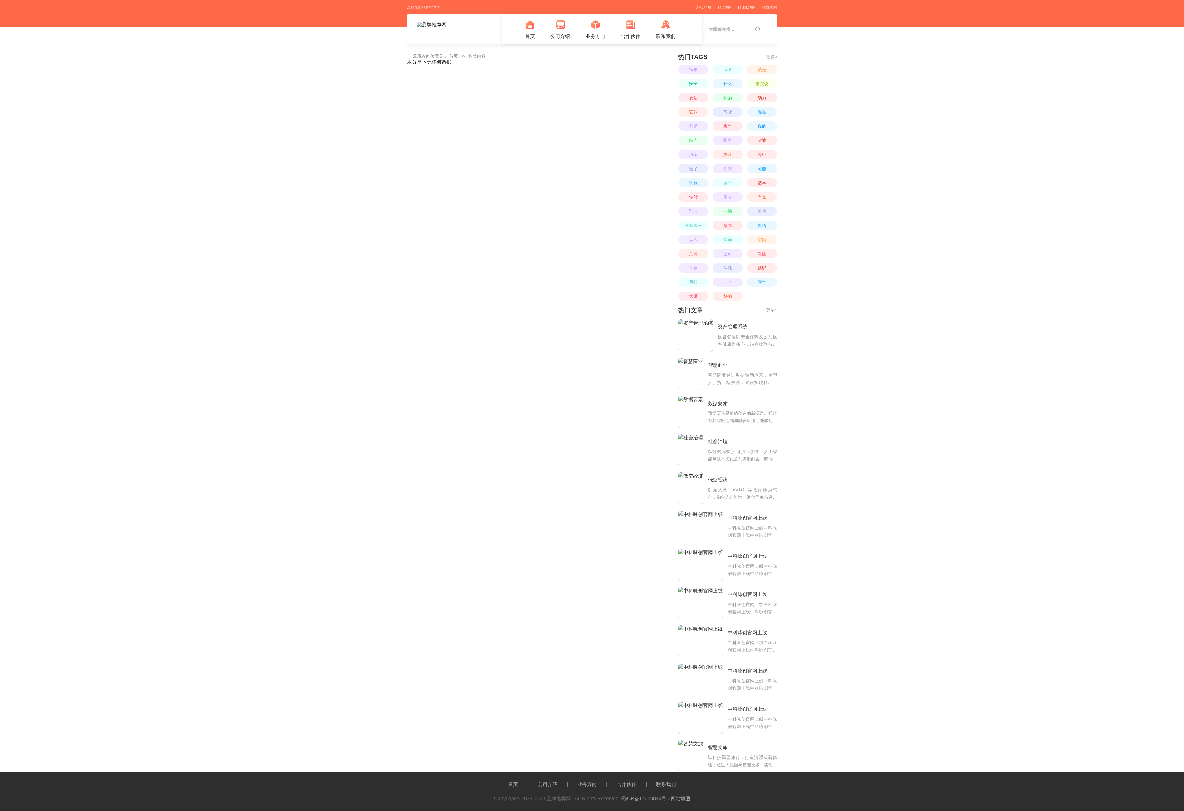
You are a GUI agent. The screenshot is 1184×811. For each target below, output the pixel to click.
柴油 (762, 140)
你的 (727, 97)
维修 (762, 211)
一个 (727, 282)
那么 (693, 211)
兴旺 (727, 154)
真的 (762, 126)
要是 (693, 97)
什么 (727, 83)
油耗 (727, 268)
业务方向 (595, 36)
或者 (727, 69)
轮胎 (693, 197)
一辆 (727, 211)
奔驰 (762, 154)
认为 (693, 239)
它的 (693, 111)
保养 (727, 239)
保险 (762, 253)
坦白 (727, 140)
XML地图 (703, 7)
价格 (762, 225)
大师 (693, 296)
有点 (762, 197)
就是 (762, 69)
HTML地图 (747, 7)
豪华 (727, 126)
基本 (762, 182)
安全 (693, 83)
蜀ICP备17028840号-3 (646, 798)
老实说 (761, 83)
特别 (693, 69)
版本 (727, 225)
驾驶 (727, 111)
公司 (727, 253)
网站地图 (680, 798)
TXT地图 (724, 7)
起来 (727, 168)
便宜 (762, 282)
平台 (693, 268)
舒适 (693, 126)
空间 (762, 239)
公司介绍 (560, 36)
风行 (693, 282)
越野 (762, 268)
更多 (771, 57)
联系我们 (666, 36)
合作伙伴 (630, 36)
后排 (693, 253)
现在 (762, 111)
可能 (762, 168)
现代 (693, 182)
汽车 (693, 154)
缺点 (693, 140)
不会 (727, 197)
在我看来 (693, 225)
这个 (727, 182)
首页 (530, 36)
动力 (762, 97)
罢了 (693, 168)
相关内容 (477, 56)
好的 (727, 296)
